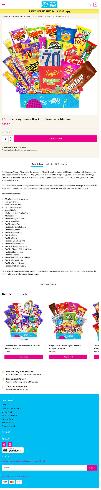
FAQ (4, 405)
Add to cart (55, 139)
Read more (23, 357)
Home (4, 16)
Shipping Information (11, 408)
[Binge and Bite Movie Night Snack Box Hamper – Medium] (68, 320)
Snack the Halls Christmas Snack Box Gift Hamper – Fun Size (22, 347)
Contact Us (7, 412)
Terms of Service (9, 415)
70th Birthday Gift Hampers (19, 16)
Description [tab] (37, 164)
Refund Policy (8, 422)
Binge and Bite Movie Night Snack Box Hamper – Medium (65, 347)
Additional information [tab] (56, 164)
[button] (95, 4)
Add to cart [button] (68, 357)
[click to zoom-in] (49, 67)
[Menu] (6, 5)
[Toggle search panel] (90, 4)
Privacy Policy (8, 419)
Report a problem (9, 426)
